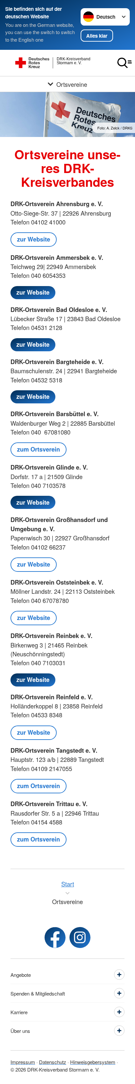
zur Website (33, 239)
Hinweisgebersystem (92, 1061)
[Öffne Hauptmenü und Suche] (124, 63)
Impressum (22, 1061)
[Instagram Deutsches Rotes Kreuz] (79, 937)
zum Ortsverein (38, 449)
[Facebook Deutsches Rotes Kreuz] (55, 937)
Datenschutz (52, 1061)
